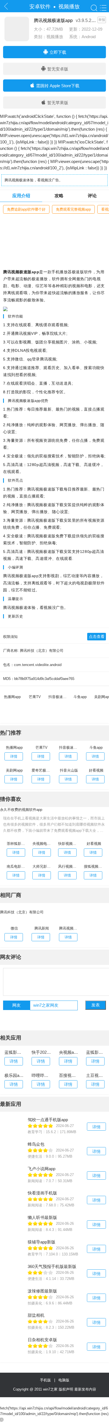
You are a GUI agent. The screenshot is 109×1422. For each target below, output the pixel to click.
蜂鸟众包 (36, 1144)
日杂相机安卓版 (42, 1339)
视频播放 (69, 6)
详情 (96, 1127)
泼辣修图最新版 (42, 1291)
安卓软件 (40, 6)
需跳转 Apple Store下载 (57, 85)
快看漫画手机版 (42, 1193)
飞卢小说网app (41, 1168)
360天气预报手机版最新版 (52, 1266)
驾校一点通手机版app (48, 1119)
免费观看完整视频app (73, 209)
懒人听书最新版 (42, 1217)
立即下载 (57, 52)
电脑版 (63, 1380)
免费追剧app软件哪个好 (26, 209)
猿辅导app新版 (41, 1242)
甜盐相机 (36, 1315)
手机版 (46, 1380)
